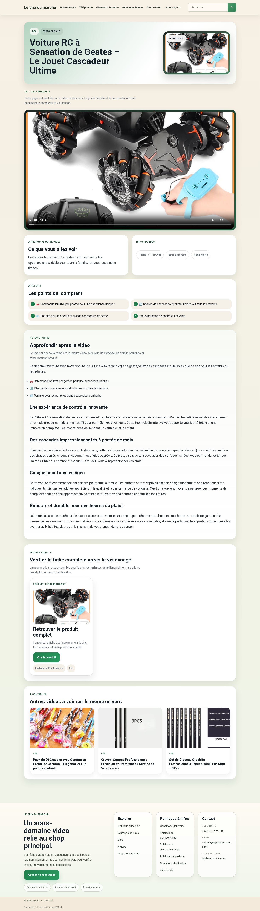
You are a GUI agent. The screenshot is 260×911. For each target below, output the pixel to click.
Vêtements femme (132, 7)
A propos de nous (128, 832)
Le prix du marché (40, 7)
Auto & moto (154, 7)
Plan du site (167, 870)
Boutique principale (129, 826)
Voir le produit (46, 657)
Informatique (68, 7)
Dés (34, 31)
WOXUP (58, 907)
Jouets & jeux (173, 7)
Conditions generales (172, 826)
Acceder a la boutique (42, 874)
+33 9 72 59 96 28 (212, 831)
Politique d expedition (172, 856)
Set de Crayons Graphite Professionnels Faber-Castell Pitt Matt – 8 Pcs (197, 764)
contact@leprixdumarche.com (217, 844)
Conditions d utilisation (173, 863)
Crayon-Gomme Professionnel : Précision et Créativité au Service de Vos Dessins (127, 764)
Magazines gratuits (129, 853)
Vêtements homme (107, 7)
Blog (120, 839)
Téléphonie (86, 7)
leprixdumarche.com (214, 858)
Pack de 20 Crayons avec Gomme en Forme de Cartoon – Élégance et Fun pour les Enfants (59, 764)
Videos (122, 846)
